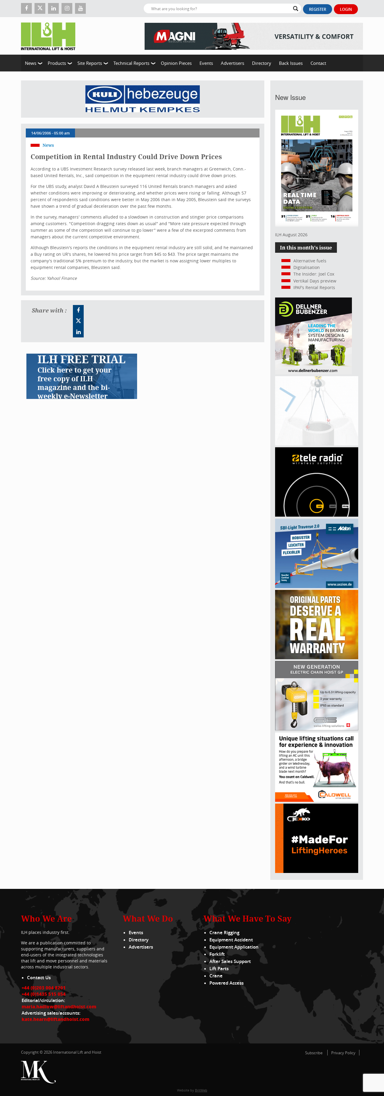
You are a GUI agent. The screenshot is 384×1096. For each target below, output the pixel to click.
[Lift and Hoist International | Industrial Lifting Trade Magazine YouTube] (80, 8)
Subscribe (313, 1052)
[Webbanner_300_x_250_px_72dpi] (316, 515)
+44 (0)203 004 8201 (44, 987)
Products (57, 63)
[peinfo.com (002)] (316, 444)
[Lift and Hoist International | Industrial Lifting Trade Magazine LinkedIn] (53, 8)
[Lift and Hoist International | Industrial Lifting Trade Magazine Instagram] (67, 8)
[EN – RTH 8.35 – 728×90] (254, 36)
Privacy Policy (343, 1052)
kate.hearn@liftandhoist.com (55, 1019)
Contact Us (39, 977)
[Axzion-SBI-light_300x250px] (316, 586)
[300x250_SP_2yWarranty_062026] (316, 657)
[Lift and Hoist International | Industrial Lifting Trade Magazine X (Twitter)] (39, 8)
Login (346, 9)
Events (206, 63)
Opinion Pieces (176, 63)
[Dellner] (313, 373)
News (30, 63)
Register (317, 9)
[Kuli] (142, 99)
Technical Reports (131, 63)
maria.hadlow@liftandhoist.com (59, 1006)
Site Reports (89, 63)
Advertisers (232, 63)
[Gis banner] (316, 729)
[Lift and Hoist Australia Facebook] (78, 310)
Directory (261, 63)
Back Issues (291, 63)
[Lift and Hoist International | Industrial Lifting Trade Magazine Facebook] (26, 8)
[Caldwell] (316, 800)
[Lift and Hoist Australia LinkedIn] (78, 332)
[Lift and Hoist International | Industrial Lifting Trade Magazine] (50, 36)
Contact (318, 63)
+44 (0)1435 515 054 (44, 994)
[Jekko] (316, 871)
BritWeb (201, 1090)
